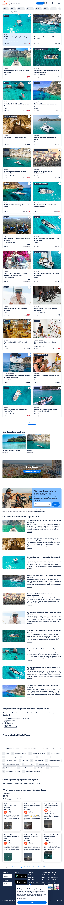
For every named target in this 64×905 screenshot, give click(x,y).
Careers (43, 877)
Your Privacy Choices (33, 882)
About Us (44, 875)
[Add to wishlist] (29, 15)
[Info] (16, 12)
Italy (9, 867)
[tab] (12, 749)
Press (43, 882)
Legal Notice (31, 877)
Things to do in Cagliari (25, 867)
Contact (30, 875)
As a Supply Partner (53, 875)
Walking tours (7, 725)
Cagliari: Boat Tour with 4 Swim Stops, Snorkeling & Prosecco (31, 836)
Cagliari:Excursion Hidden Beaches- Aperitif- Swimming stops (32, 805)
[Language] (53, 3)
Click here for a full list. (34, 783)
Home (4, 867)
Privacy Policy (31, 879)
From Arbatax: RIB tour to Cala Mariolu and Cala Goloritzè (51, 836)
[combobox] (22, 3)
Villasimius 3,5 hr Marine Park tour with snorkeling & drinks (11, 836)
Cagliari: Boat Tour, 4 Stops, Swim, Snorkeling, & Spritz (52, 804)
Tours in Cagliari (37, 867)
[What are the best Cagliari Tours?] (60, 735)
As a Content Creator (53, 877)
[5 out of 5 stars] (12, 809)
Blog (43, 879)
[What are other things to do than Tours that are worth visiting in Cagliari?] (60, 714)
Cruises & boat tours (9, 720)
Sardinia (14, 867)
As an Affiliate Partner (53, 879)
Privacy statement (39, 511)
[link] (16, 30)
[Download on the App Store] (21, 882)
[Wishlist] (46, 3)
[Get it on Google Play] (21, 876)
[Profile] (59, 3)
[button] (16, 30)
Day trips (6, 722)
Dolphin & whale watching (11, 727)
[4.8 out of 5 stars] (7, 799)
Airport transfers (8, 723)
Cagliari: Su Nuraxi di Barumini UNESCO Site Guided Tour (10, 805)
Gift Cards (44, 884)
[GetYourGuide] (4, 3)
